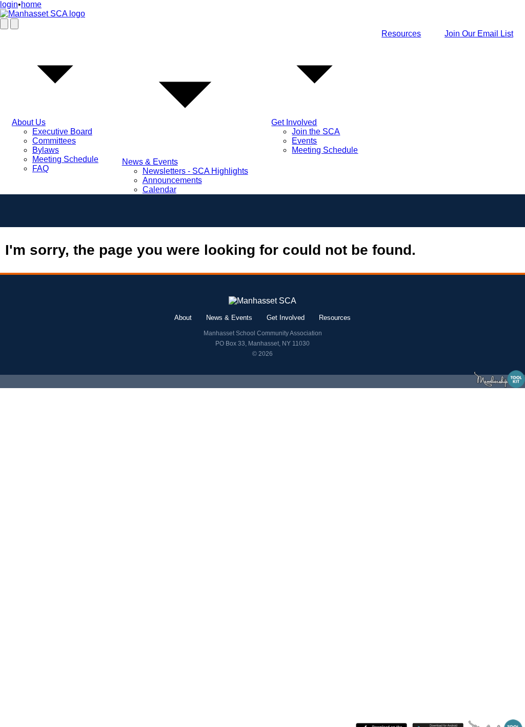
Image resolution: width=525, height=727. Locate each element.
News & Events (150, 161)
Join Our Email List (479, 33)
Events (304, 140)
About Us (29, 122)
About (183, 317)
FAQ (40, 168)
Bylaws (45, 150)
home (31, 4)
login (9, 4)
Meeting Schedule (65, 159)
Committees (54, 140)
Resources (401, 33)
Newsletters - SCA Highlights (195, 171)
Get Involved (294, 122)
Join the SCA (316, 131)
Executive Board (62, 131)
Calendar (159, 189)
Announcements (172, 180)
